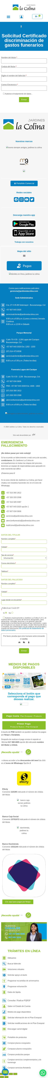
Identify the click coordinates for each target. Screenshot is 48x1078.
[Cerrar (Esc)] (15, 1074)
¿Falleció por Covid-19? (10, 608)
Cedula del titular (8, 67)
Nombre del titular (9, 57)
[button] (8, 17)
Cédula (4, 547)
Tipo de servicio (7, 555)
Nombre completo (8, 539)
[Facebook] (16, 199)
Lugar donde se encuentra (11, 600)
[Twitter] (32, 199)
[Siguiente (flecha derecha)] (6, 1077)
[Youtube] (26, 199)
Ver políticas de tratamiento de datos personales (22, 629)
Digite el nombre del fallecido (13, 76)
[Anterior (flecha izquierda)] (2, 1077)
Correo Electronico (9, 85)
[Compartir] (11, 1074)
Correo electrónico (8, 563)
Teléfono (4, 571)
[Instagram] (21, 199)
